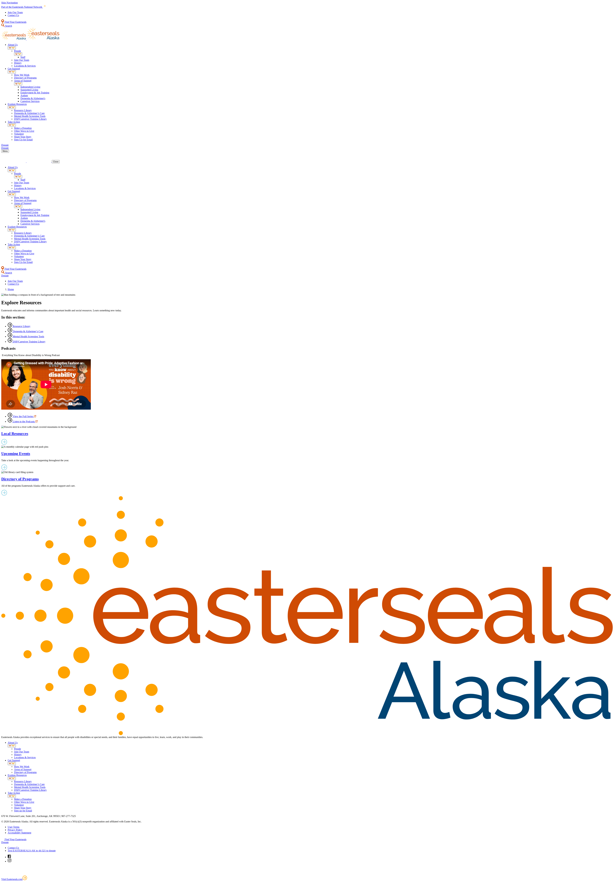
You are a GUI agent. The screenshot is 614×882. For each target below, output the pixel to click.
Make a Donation (23, 128)
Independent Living (30, 86)
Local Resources (14, 433)
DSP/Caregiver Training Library (30, 119)
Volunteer (19, 133)
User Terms (13, 827)
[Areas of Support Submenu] (18, 83)
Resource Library (23, 110)
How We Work (21, 75)
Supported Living (29, 89)
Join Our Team (15, 12)
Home (11, 289)
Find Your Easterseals (15, 22)
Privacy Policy (15, 829)
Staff (22, 57)
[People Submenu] (18, 54)
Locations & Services (25, 65)
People (17, 51)
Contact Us (13, 15)
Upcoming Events (15, 453)
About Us (13, 44)
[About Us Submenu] (12, 48)
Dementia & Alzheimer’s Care (29, 113)
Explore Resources (17, 104)
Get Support (14, 68)
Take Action (14, 121)
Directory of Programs (25, 77)
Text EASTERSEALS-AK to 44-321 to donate (32, 850)
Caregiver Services (29, 101)
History (18, 63)
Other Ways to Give (24, 131)
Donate (5, 842)
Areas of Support (22, 80)
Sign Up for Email (23, 139)
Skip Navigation (9, 2)
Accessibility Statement (19, 832)
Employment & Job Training (34, 92)
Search (8, 25)
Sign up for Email (23, 810)
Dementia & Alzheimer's (32, 98)
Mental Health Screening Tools (29, 116)
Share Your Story (22, 136)
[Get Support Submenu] (12, 72)
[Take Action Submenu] (12, 125)
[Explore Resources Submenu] (12, 107)
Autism (24, 95)
